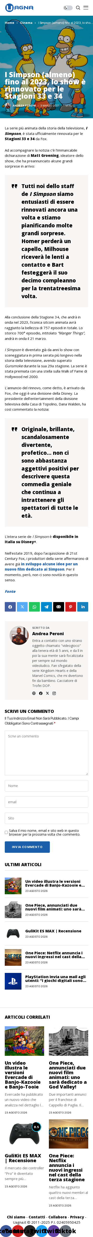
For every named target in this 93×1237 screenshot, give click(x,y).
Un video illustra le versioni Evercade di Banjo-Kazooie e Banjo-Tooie (53, 885)
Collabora (57, 1217)
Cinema (26, 23)
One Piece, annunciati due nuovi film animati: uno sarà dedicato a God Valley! (53, 909)
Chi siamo (16, 1217)
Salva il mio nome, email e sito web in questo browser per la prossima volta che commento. (44, 833)
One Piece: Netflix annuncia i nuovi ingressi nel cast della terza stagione (54, 956)
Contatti (37, 1217)
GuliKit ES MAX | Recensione (53, 931)
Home (9, 23)
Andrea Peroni (24, 105)
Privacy (77, 1217)
